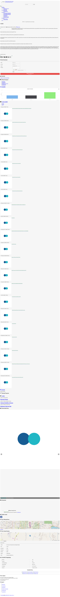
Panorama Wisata (4, 399)
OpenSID (58, 528)
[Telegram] (7, 57)
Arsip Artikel (5, 101)
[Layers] (58, 522)
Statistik (3, 86)
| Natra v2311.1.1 (12, 595)
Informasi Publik (6, 19)
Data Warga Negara (6, 17)
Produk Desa (3, 587)
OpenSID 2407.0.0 (6, 595)
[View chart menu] (58, 89)
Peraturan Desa (4, 84)
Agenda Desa (3, 82)
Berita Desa (3, 81)
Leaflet (52, 528)
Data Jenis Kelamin (6, 16)
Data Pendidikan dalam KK (7, 13)
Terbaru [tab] (3, 103)
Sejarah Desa (5, 9)
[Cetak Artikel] (8, 57)
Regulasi (3, 18)
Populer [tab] (3, 104)
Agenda (3, 389)
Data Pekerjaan (6, 15)
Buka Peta (1, 529)
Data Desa (3, 12)
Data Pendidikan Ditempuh (7, 14)
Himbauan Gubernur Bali (5, 406)
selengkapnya (19, 504)
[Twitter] (3, 57)
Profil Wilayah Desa (6, 8)
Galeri (3, 395)
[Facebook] (1, 57)
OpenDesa (2, 595)
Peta (2, 20)
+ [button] (1, 521)
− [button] (1, 523)
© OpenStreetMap (55, 528)
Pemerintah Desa (6, 11)
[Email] (5, 57)
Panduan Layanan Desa (5, 83)
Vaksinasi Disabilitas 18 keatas (6, 402)
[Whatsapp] (10, 57)
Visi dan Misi (5, 10)
